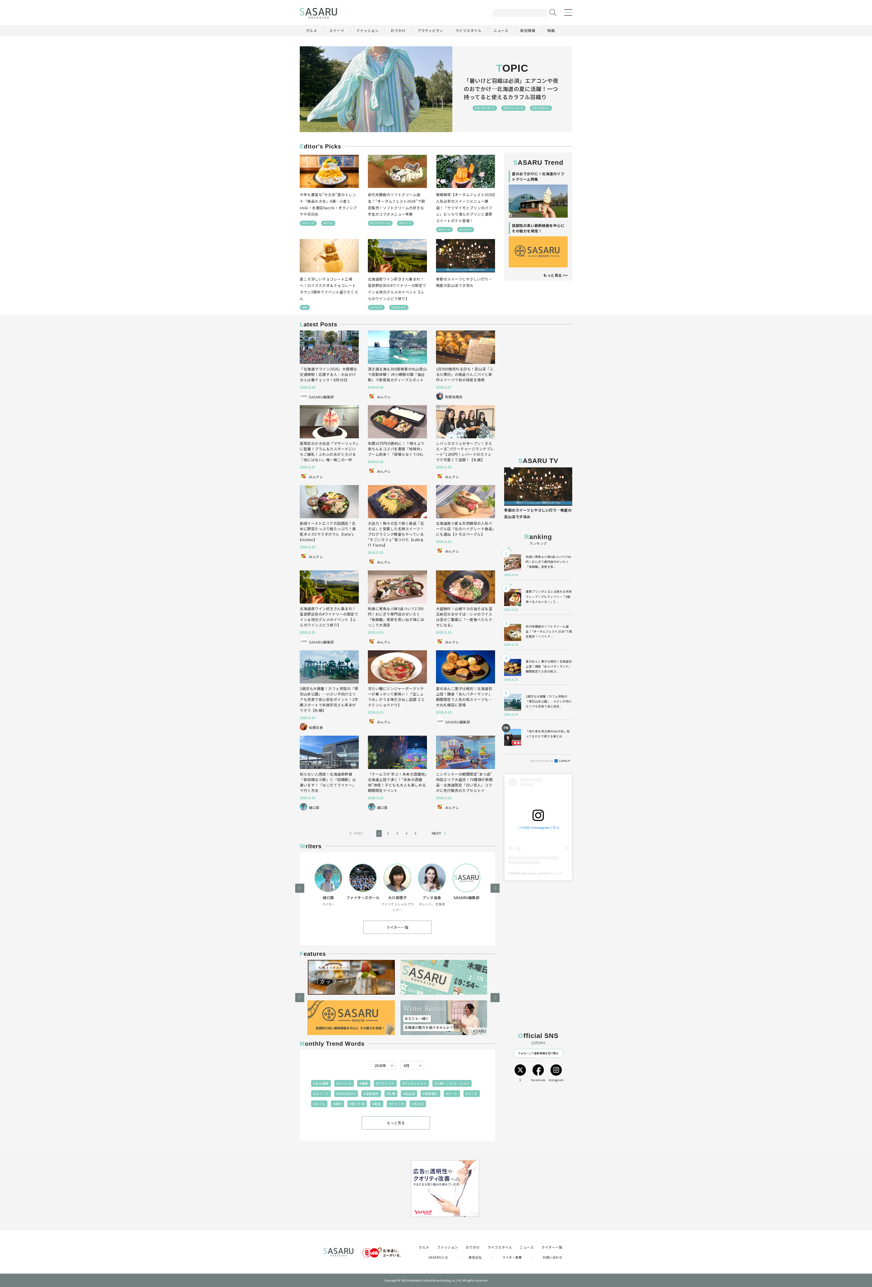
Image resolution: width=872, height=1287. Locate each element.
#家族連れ (430, 1093)
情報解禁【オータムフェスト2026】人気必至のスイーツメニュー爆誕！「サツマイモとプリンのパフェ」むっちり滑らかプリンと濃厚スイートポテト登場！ (465, 207)
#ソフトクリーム (380, 223)
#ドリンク (396, 1104)
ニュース (527, 1247)
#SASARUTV (346, 1093)
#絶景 (363, 1083)
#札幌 (391, 1093)
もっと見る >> (555, 275)
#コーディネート (485, 108)
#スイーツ (308, 223)
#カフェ (328, 223)
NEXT (436, 833)
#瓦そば (418, 1104)
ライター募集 (512, 1257)
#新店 (376, 1104)
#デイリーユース (513, 108)
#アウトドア (398, 307)
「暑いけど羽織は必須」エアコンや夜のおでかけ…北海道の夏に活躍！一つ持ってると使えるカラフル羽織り (511, 88)
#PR (304, 307)
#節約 (337, 1104)
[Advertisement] (538, 358)
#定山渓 (409, 1093)
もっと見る (396, 1123)
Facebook (538, 1080)
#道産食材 (371, 1093)
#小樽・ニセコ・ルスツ (452, 1083)
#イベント (466, 229)
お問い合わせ (552, 1257)
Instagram (556, 1080)
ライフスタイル (500, 1247)
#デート (452, 1093)
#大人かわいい (541, 108)
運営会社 (475, 1257)
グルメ (424, 1247)
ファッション (447, 1247)
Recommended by (542, 760)
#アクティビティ (414, 1083)
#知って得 (357, 1104)
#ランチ (472, 1093)
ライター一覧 (397, 927)
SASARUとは (438, 1257)
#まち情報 (321, 1083)
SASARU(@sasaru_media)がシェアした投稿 (541, 873)
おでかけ (473, 1247)
